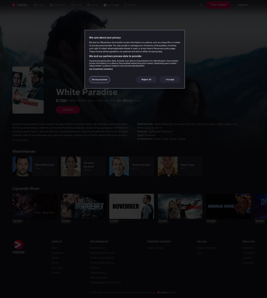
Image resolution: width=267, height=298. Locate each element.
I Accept (170, 80)
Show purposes (99, 80)
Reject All (146, 80)
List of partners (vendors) (101, 69)
